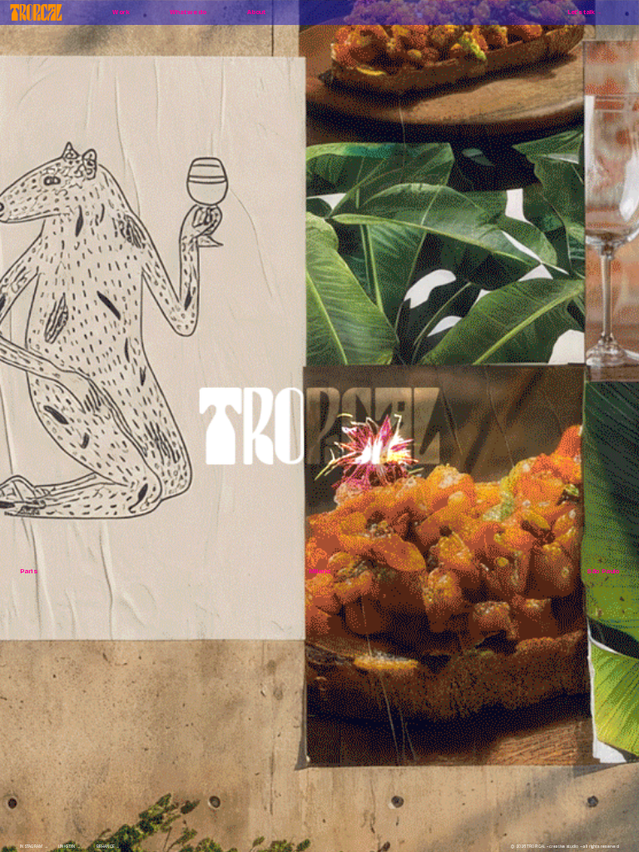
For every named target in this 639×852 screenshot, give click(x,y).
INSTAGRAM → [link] (34, 846)
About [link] (256, 12)
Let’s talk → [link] (584, 12)
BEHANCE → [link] (108, 846)
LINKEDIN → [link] (69, 846)
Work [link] (121, 12)
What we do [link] (188, 12)
